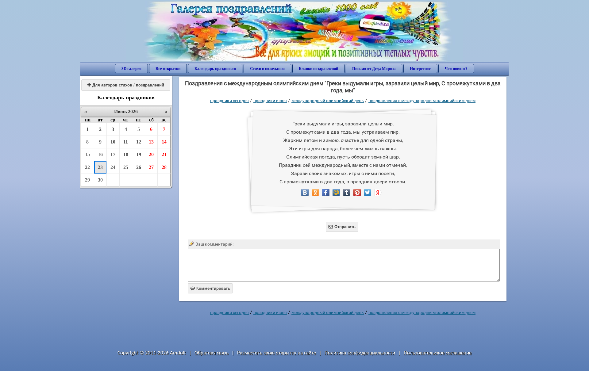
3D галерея (131, 68)
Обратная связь (211, 353)
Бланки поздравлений (318, 68)
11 (125, 141)
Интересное (420, 68)
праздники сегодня (229, 100)
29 (87, 179)
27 (151, 167)
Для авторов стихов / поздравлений (125, 85)
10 (112, 141)
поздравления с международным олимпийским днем (421, 100)
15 (87, 154)
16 (100, 154)
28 (164, 167)
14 (164, 141)
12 (138, 141)
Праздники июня (270, 100)
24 (112, 167)
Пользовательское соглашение (438, 353)
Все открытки (168, 68)
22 (87, 167)
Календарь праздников (215, 68)
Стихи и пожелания (267, 68)
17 (112, 154)
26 (138, 167)
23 (100, 167)
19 (138, 154)
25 (125, 167)
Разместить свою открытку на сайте (276, 353)
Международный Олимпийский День (327, 100)
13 (151, 141)
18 (125, 154)
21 (164, 154)
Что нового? (456, 68)
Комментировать (210, 288)
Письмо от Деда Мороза (374, 68)
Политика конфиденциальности (360, 353)
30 (100, 179)
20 (151, 154)
